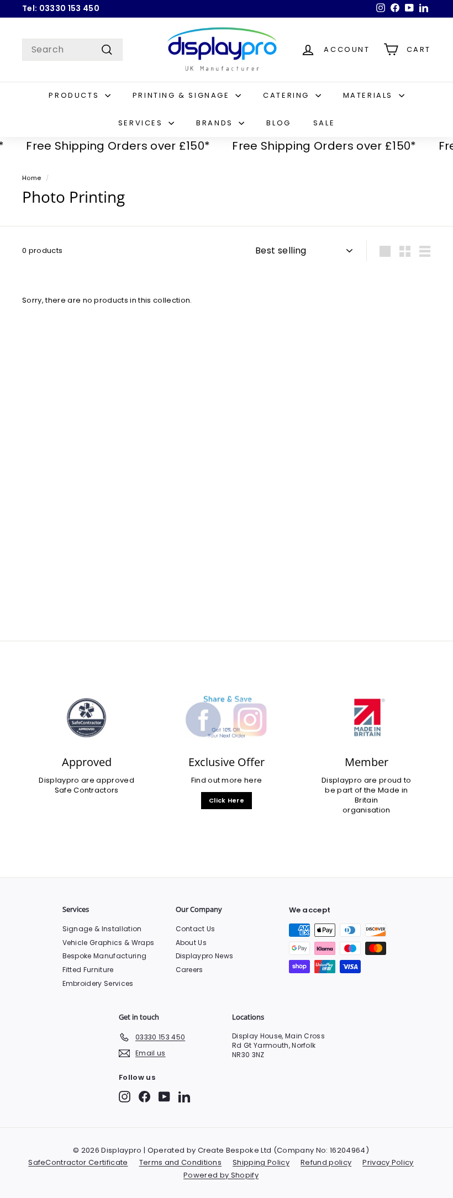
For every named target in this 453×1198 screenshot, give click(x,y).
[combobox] (72, 50)
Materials (369, 95)
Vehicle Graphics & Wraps (108, 942)
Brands (216, 123)
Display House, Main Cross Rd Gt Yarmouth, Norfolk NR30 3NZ (278, 1045)
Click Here (226, 800)
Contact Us (195, 928)
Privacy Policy (388, 1162)
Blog (278, 123)
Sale (324, 123)
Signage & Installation (102, 928)
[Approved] (86, 718)
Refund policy (326, 1162)
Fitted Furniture (88, 969)
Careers (189, 969)
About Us (191, 942)
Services (142, 123)
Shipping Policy (261, 1162)
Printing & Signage (183, 95)
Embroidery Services (98, 983)
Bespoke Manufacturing (104, 955)
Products (75, 95)
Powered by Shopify (221, 1175)
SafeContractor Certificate (78, 1162)
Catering (287, 95)
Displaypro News (205, 955)
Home (31, 177)
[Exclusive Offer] (226, 718)
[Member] (366, 718)
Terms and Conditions (180, 1162)
